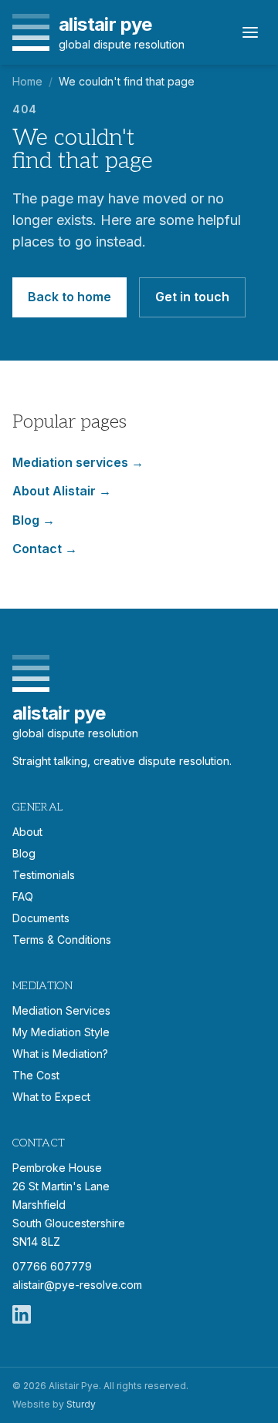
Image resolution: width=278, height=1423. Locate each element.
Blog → (33, 520)
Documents (41, 918)
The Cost (35, 1075)
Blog (24, 853)
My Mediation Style (61, 1032)
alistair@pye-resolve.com (77, 1284)
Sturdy (81, 1404)
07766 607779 (52, 1266)
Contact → (44, 548)
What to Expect (51, 1096)
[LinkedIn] (21, 1314)
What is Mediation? (60, 1053)
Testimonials (43, 874)
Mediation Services (61, 1010)
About (27, 831)
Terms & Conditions (61, 939)
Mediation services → (78, 462)
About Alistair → (61, 490)
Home (27, 81)
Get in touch (192, 296)
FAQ (22, 896)
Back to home (69, 296)
